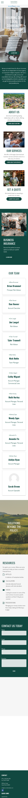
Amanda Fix (14, 438)
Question (4, 658)
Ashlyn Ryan (14, 459)
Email (3, 639)
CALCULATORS (10, 581)
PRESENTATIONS (11, 603)
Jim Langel (14, 322)
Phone (3, 649)
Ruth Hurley (14, 397)
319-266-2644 (7, 778)
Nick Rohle (14, 358)
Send (14, 671)
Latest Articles (4, 796)
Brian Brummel (14, 286)
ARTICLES (8, 574)
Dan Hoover (14, 304)
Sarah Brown (14, 486)
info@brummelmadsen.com (7, 787)
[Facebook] (3, 790)
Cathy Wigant (14, 376)
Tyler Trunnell (14, 340)
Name (3, 630)
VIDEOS (8, 590)
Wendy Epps (14, 418)
